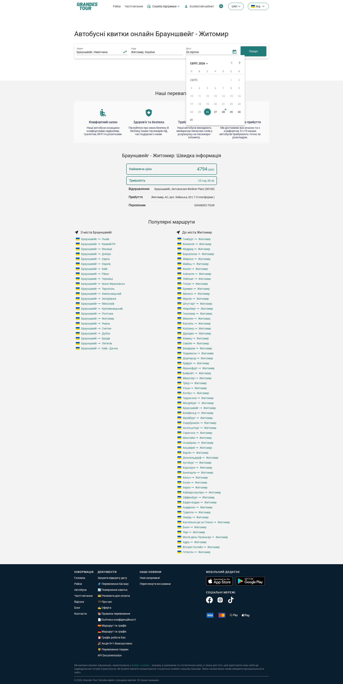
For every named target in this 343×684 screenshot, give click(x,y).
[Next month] (240, 63)
